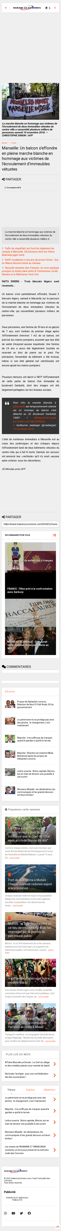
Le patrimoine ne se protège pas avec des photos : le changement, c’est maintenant (35, 722)
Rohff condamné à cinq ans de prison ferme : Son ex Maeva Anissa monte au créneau (30, 261)
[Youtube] (13, 1213)
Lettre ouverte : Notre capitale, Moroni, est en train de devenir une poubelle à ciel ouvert (36, 774)
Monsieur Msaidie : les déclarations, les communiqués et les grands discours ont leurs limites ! (36, 792)
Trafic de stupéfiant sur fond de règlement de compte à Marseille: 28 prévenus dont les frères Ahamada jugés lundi (28, 251)
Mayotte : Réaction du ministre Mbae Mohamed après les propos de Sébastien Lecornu (35, 756)
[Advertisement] (30, 47)
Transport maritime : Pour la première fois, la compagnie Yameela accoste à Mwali (27, 1023)
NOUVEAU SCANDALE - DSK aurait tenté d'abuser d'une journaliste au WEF (27, 645)
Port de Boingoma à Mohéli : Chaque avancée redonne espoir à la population (30, 884)
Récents (10, 691)
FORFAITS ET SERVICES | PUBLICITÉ (17, 1199)
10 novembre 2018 (23, 428)
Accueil (4, 143)
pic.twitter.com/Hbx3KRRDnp (29, 421)
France (13, 143)
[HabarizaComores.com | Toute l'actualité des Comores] (27, 8)
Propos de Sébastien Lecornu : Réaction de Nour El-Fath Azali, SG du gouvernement (35, 704)
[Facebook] (29, 1213)
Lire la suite (14, 858)
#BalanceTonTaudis (45, 417)
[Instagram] (5, 1213)
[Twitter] (21, 1213)
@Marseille (19, 406)
